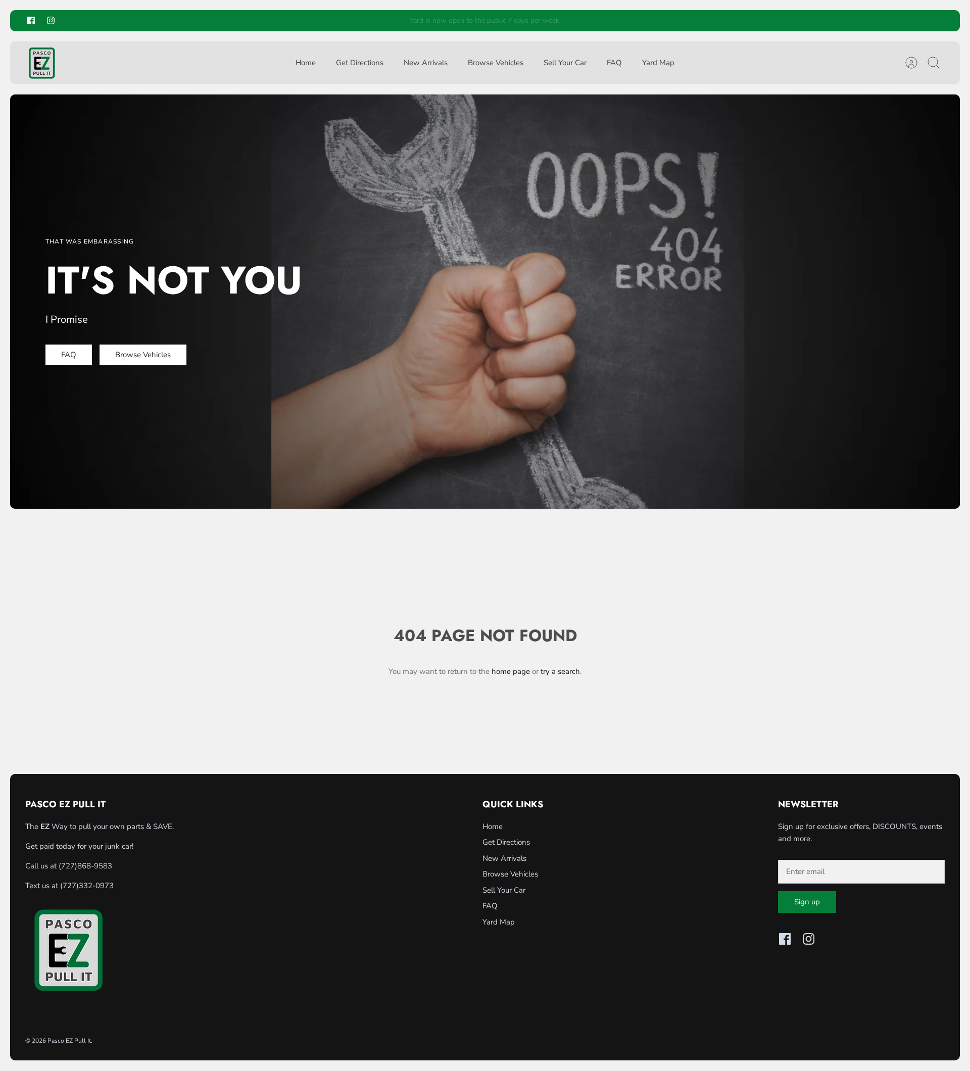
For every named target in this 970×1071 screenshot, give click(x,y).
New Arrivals (426, 63)
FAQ (614, 63)
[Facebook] (31, 20)
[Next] (651, 20)
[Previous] (318, 20)
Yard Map (658, 63)
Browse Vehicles (495, 63)
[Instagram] (51, 20)
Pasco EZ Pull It (69, 1041)
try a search (560, 671)
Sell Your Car (565, 63)
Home (306, 63)
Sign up (807, 902)
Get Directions (359, 63)
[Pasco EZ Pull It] (41, 62)
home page (511, 671)
